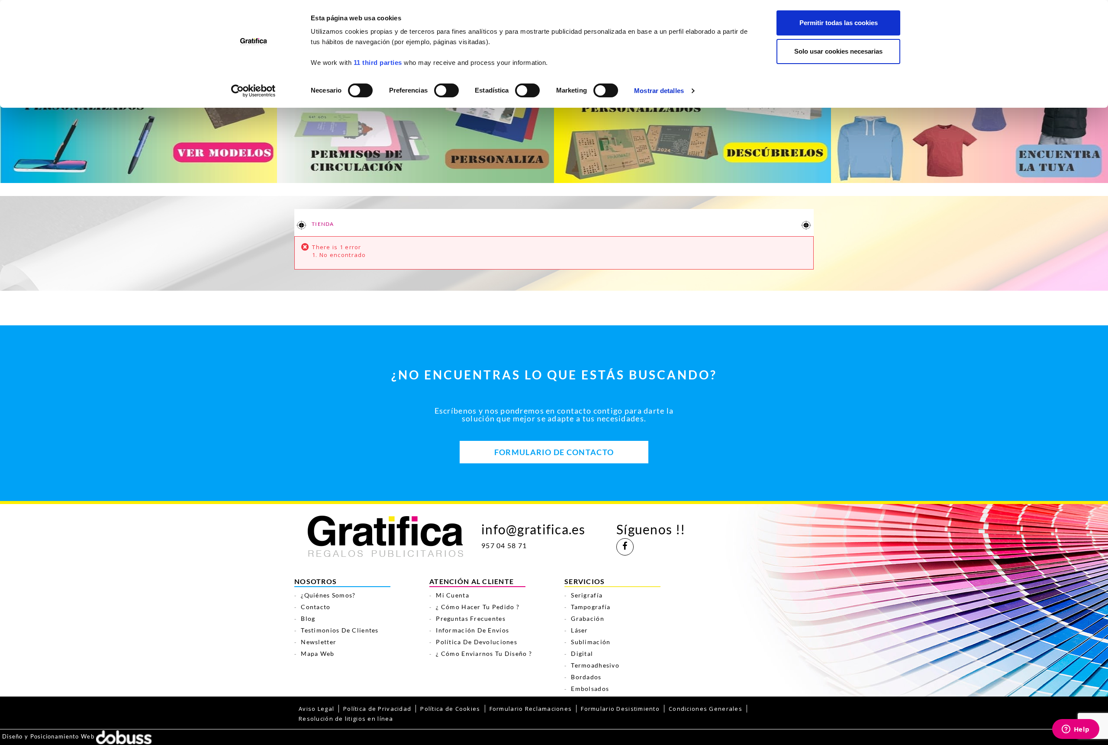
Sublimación (590, 641)
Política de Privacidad (377, 709)
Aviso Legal (316, 709)
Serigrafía (586, 595)
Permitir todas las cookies (838, 22)
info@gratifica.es (533, 529)
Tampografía (590, 606)
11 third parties (378, 62)
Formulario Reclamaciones (531, 709)
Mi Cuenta (452, 595)
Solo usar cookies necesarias (838, 51)
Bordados (586, 677)
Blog (308, 618)
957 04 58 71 (504, 545)
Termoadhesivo (595, 665)
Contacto (315, 606)
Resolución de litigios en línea (346, 719)
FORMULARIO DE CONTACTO (554, 452)
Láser (579, 630)
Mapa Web (317, 653)
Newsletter (318, 641)
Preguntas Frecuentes (471, 618)
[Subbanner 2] (415, 131)
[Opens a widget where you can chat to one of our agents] (1075, 730)
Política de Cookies (450, 709)
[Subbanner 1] (138, 131)
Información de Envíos (472, 630)
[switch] (446, 87)
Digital (582, 653)
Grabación (587, 618)
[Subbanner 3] (692, 131)
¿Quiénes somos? (328, 595)
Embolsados (590, 688)
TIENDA (322, 224)
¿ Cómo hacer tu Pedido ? (477, 606)
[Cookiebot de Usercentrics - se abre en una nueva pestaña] (253, 90)
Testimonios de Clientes (339, 630)
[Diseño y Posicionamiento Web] (123, 736)
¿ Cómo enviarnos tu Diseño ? (484, 653)
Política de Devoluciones (476, 641)
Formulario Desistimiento (620, 709)
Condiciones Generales (705, 709)
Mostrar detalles (659, 90)
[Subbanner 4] (969, 131)
